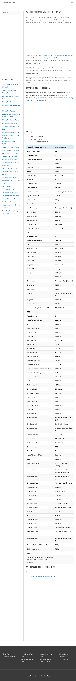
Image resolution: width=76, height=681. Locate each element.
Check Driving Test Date (10, 192)
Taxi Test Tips (63, 659)
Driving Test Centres (8, 102)
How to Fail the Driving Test (11, 147)
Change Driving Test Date (10, 196)
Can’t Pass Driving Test (9, 168)
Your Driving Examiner (9, 202)
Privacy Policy (6, 654)
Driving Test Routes (8, 111)
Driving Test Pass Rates (9, 123)
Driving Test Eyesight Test (10, 132)
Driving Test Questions (9, 177)
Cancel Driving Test (8, 199)
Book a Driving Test (8, 186)
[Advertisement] (11, 46)
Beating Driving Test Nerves (11, 150)
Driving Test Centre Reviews (11, 120)
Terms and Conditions (9, 656)
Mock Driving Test (8, 189)
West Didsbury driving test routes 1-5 (42, 576)
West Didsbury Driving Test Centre (55, 55)
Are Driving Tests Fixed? (10, 153)
